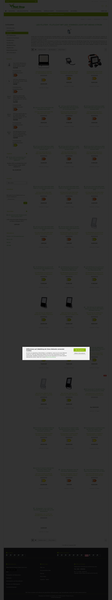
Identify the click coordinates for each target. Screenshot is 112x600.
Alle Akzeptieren (80, 350)
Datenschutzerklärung (51, 357)
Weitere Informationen (79, 353)
